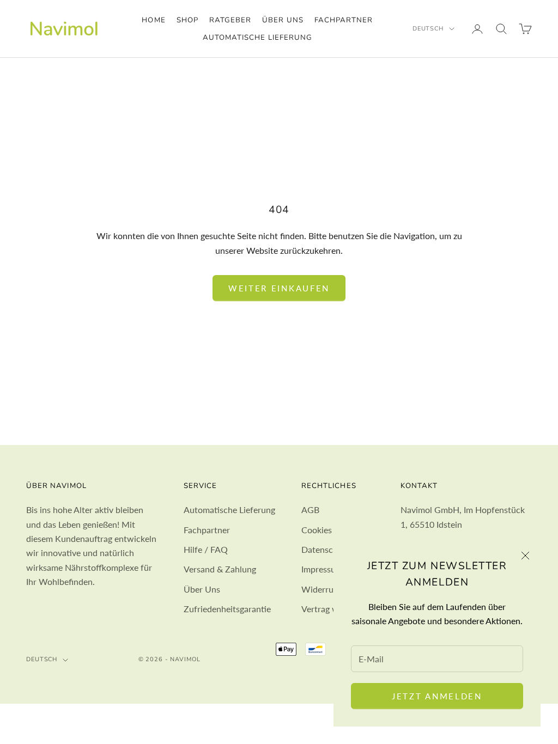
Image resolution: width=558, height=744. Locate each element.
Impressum (322, 569)
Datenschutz (325, 549)
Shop (187, 20)
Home (153, 20)
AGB (310, 509)
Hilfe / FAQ (206, 549)
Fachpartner (343, 20)
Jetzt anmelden (437, 696)
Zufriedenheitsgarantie (227, 608)
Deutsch (428, 29)
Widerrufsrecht (331, 589)
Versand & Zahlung (220, 569)
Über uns (282, 20)
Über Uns (202, 589)
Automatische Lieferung (257, 37)
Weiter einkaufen (279, 288)
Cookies (316, 530)
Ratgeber (230, 20)
